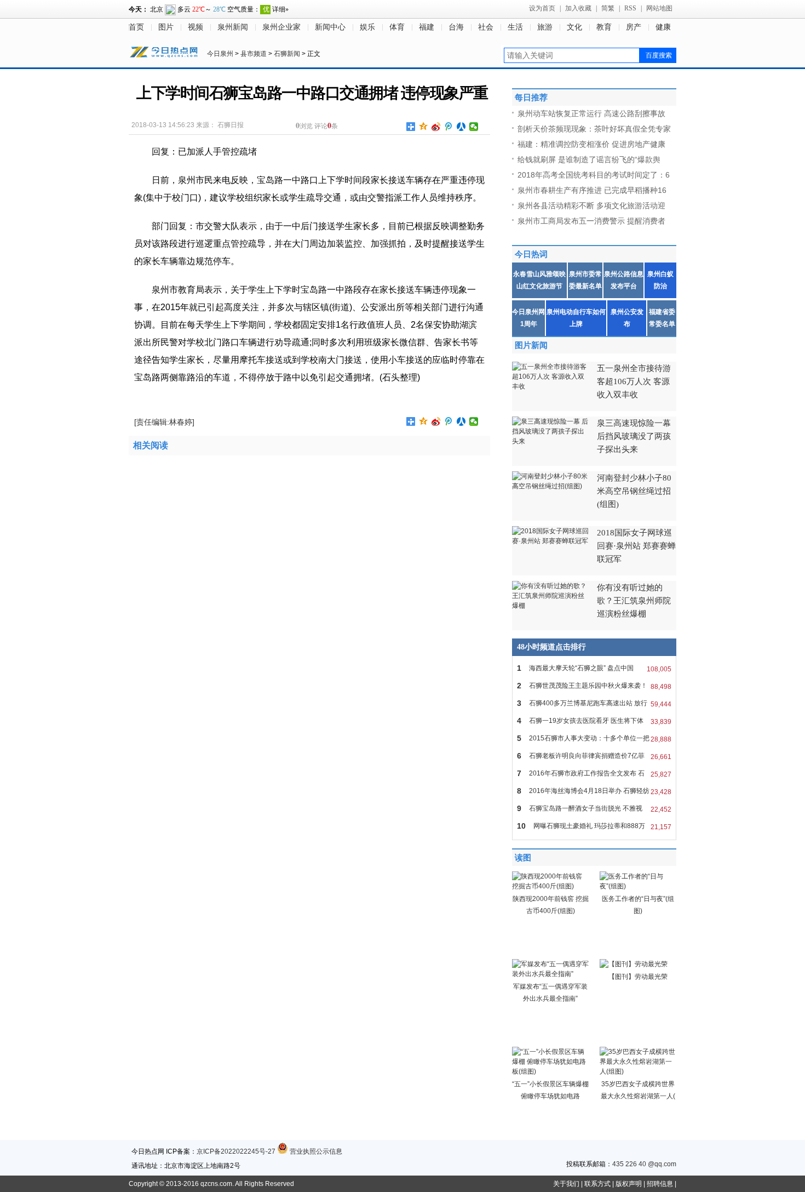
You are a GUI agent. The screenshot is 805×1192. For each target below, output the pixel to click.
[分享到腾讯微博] (448, 126)
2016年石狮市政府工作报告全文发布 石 (594, 773)
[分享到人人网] (461, 126)
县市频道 (253, 54)
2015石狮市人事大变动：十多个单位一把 (594, 738)
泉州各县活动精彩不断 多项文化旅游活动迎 (591, 205)
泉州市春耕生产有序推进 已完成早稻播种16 (592, 190)
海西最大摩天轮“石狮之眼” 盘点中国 (594, 668)
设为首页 (542, 8)
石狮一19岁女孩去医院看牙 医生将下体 (594, 721)
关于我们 (566, 1184)
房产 (633, 27)
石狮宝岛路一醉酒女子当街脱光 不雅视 (594, 808)
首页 (136, 27)
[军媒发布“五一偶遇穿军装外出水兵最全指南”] (550, 974)
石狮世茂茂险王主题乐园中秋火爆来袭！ (594, 686)
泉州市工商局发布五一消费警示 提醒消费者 (591, 220)
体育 (397, 27)
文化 (574, 27)
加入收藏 (578, 8)
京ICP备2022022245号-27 (236, 1151)
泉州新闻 (232, 27)
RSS (630, 8)
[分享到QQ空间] (423, 126)
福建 (426, 27)
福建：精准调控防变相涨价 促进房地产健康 (591, 144)
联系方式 (597, 1184)
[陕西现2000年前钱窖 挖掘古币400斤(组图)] (550, 886)
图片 (166, 27)
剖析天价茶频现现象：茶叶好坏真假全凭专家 (594, 128)
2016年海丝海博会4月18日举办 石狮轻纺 (594, 791)
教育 (604, 27)
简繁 (607, 8)
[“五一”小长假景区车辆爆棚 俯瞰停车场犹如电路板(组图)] (550, 1071)
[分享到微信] (474, 126)
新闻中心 (330, 27)
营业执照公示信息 (315, 1151)
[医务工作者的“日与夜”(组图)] (638, 886)
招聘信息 (660, 1184)
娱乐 (367, 27)
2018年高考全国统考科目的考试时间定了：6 (594, 174)
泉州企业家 (281, 27)
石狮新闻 (287, 54)
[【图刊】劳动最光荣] (634, 964)
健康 (663, 27)
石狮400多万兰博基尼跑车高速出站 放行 (594, 703)
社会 (485, 27)
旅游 (545, 27)
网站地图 (659, 8)
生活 (515, 27)
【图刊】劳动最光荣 (638, 976)
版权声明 (629, 1184)
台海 (456, 27)
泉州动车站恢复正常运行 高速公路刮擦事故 (591, 113)
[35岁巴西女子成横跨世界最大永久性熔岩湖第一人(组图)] (638, 1071)
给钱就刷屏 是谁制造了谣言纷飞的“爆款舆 (589, 159)
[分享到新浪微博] (436, 126)
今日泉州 (220, 54)
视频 (195, 27)
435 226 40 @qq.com (644, 1164)
